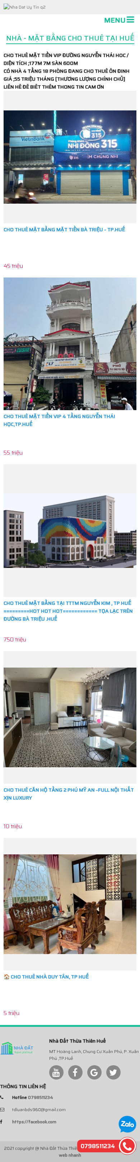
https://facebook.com (34, 1121)
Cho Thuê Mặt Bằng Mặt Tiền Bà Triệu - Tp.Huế (64, 229)
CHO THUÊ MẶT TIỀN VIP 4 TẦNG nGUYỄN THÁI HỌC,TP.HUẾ (59, 420)
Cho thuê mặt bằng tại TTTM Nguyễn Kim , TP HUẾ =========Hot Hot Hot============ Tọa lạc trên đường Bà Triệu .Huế (68, 611)
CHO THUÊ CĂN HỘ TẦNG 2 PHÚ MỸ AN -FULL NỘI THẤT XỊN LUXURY (69, 794)
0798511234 (40, 1097)
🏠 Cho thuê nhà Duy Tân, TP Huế (46, 977)
